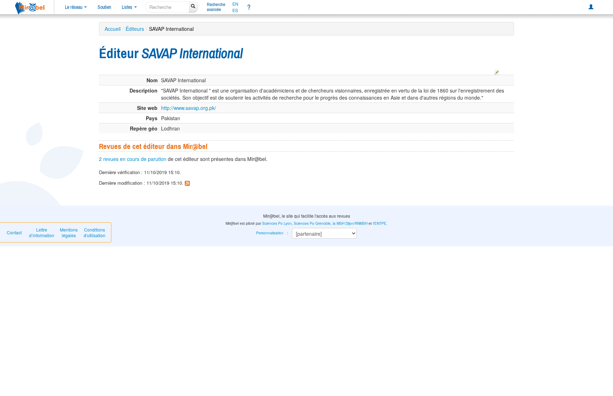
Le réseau (74, 7)
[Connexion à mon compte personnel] (591, 7)
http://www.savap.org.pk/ (188, 107)
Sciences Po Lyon (277, 223)
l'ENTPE (379, 223)
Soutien (104, 7)
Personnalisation (269, 232)
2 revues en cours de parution (132, 158)
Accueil (113, 28)
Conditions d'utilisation (94, 232)
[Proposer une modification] (497, 70)
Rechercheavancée (216, 7)
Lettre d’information (41, 232)
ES (235, 10)
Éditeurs (135, 28)
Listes (127, 7)
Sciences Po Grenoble (312, 223)
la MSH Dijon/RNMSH (350, 223)
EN (235, 3)
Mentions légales (69, 232)
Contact (14, 232)
